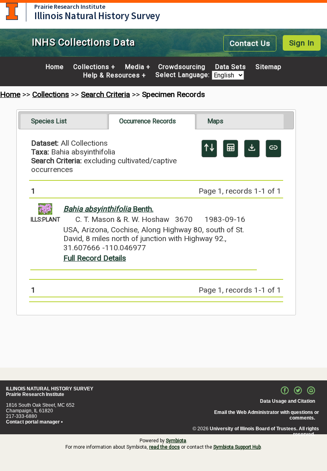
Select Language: (184, 75)
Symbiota (176, 440)
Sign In (301, 42)
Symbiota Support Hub (237, 447)
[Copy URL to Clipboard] (273, 148)
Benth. (108, 209)
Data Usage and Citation (287, 401)
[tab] (63, 121)
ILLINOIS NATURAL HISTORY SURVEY (49, 389)
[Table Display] (230, 148)
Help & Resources (111, 75)
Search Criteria (105, 94)
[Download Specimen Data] (252, 148)
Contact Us (250, 43)
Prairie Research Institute (69, 6)
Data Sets (230, 67)
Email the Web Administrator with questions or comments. (266, 415)
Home (54, 67)
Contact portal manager (33, 422)
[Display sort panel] (209, 148)
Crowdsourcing (181, 67)
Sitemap (269, 67)
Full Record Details (94, 258)
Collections (91, 67)
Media (134, 67)
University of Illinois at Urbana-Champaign (12, 11)
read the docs (164, 447)
